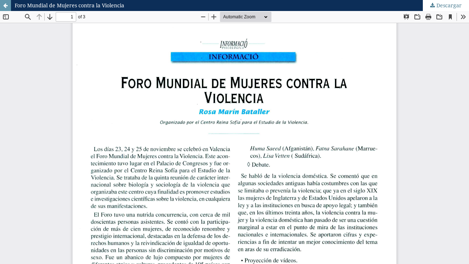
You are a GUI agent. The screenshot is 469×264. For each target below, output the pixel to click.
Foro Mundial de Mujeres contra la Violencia (69, 5)
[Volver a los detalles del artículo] (5, 5)
